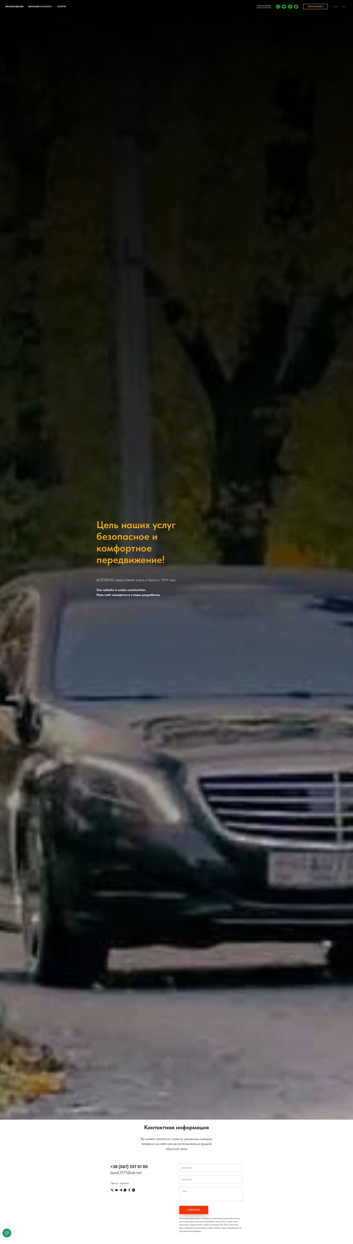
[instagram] (133, 1190)
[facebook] (129, 1190)
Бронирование (14, 6)
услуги (61, 6)
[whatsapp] (296, 7)
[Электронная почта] (284, 7)
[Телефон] (278, 7)
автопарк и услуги (39, 6)
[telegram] (290, 7)
